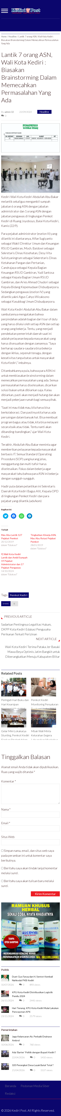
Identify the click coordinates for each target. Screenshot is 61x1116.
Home (4, 36)
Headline (12, 36)
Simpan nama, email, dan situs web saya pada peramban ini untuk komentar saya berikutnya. (27, 855)
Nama (6, 809)
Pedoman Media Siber (35, 1086)
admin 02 (9, 111)
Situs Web (8, 837)
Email (5, 823)
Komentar (8, 781)
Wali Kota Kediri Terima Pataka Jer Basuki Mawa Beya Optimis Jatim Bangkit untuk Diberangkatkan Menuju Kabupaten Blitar (32, 651)
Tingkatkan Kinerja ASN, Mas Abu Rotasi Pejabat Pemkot (43, 538)
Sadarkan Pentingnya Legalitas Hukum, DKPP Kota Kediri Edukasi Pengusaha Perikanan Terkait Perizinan (26, 629)
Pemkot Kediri (18, 595)
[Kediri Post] (26, 12)
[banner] (30, 137)
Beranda (10, 1086)
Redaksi (10, 1093)
